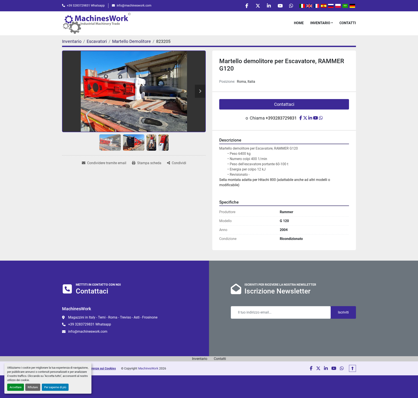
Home (299, 23)
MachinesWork (148, 368)
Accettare (16, 387)
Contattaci (284, 104)
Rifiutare (33, 387)
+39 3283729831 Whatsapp (86, 5)
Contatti (347, 23)
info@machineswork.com (134, 5)
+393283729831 (281, 118)
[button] (321, 23)
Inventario (320, 23)
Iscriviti (343, 312)
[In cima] (352, 368)
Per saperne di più (55, 387)
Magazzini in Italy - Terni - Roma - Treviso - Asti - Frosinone (112, 317)
